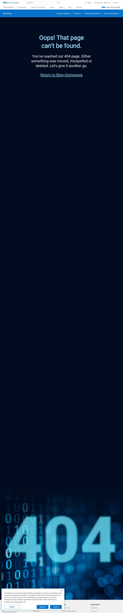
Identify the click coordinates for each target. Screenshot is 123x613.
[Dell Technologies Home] (11, 2)
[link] (99, 2)
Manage (12, 607)
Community (93, 608)
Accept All (56, 607)
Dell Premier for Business (113, 7)
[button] (89, 2)
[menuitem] (22, 7)
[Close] (62, 590)
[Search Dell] (58, 2)
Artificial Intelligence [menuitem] (8, 7)
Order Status (36, 611)
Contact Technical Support (69, 611)
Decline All (42, 607)
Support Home (66, 608)
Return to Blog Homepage (61, 75)
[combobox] (42, 2)
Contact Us (93, 611)
